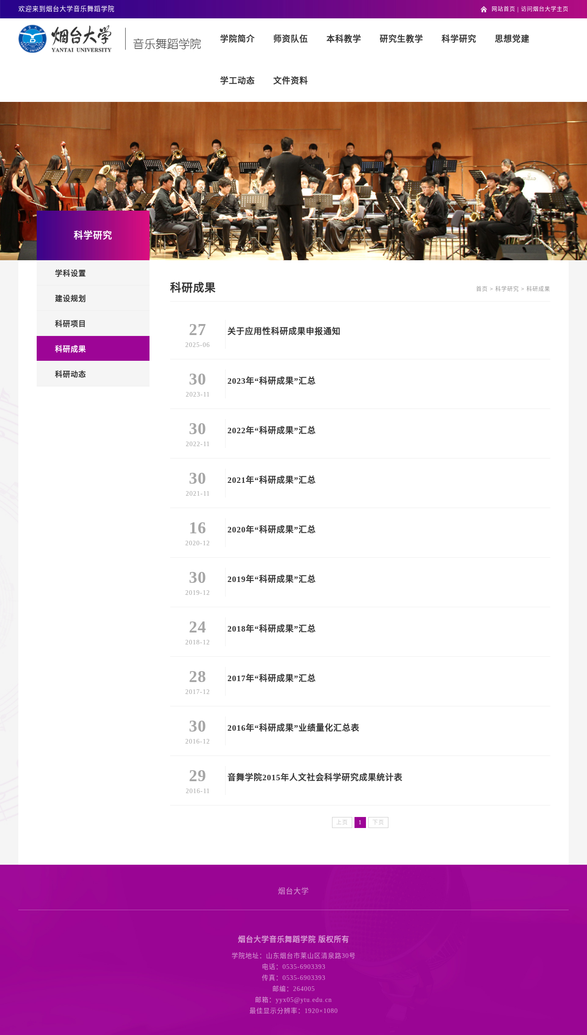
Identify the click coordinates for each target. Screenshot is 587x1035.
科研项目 (70, 324)
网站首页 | (505, 9)
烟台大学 (293, 891)
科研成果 (70, 349)
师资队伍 (290, 39)
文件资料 (290, 80)
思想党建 (512, 39)
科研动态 (70, 374)
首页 (482, 289)
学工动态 (237, 80)
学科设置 (70, 273)
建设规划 (70, 298)
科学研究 (459, 39)
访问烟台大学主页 (545, 9)
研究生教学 (401, 39)
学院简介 (237, 39)
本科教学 (344, 39)
